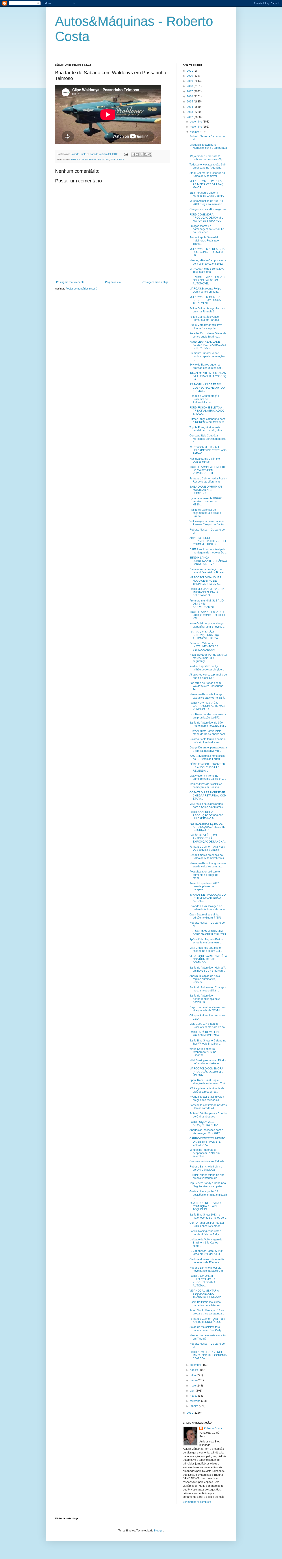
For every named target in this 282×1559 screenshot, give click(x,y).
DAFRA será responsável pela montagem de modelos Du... (207, 551)
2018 (190, 86)
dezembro (196, 121)
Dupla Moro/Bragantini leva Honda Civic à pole (205, 326)
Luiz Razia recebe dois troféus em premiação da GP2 (207, 716)
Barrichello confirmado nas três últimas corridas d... (208, 1107)
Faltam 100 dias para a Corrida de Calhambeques (208, 1115)
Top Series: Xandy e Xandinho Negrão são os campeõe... (207, 1185)
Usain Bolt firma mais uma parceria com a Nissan (205, 1304)
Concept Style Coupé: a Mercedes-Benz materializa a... (207, 439)
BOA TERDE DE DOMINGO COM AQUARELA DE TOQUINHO (205, 1206)
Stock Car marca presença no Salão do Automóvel (207, 174)
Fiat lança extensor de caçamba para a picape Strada (205, 513)
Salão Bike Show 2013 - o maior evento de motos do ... (207, 1216)
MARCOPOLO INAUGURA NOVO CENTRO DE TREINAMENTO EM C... (205, 580)
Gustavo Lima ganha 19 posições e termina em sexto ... (208, 1194)
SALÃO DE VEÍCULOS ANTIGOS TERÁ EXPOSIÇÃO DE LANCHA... (207, 838)
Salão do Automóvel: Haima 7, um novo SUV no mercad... (207, 969)
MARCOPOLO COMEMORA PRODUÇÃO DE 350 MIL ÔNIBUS (206, 1071)
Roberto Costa (213, 1428)
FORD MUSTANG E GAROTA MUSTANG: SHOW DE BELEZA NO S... (206, 592)
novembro (196, 126)
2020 (190, 75)
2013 (190, 111)
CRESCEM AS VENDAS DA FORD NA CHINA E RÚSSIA (207, 933)
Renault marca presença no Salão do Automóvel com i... (207, 857)
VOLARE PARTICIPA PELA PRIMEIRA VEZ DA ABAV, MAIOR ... (206, 184)
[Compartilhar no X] (141, 154)
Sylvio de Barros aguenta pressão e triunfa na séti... (206, 366)
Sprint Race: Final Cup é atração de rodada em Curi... (208, 1082)
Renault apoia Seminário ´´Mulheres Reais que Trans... (204, 240)
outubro (195, 132)
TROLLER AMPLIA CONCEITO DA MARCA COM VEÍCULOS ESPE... (207, 470)
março (194, 1395)
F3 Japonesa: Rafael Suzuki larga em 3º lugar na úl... (206, 1252)
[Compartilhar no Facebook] (145, 154)
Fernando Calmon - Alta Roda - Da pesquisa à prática (208, 848)
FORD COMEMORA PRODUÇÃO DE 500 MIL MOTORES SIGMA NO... (206, 218)
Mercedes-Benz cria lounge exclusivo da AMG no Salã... (207, 696)
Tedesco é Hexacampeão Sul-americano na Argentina (207, 166)
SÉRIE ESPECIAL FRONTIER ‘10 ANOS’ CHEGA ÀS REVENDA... (207, 767)
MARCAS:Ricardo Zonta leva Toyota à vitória (206, 270)
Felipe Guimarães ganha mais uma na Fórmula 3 (207, 310)
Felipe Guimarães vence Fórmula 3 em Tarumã (204, 318)
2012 (190, 117)
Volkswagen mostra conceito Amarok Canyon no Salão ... (207, 523)
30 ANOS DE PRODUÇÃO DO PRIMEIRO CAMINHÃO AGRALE (207, 898)
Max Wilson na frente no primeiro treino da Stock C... (207, 777)
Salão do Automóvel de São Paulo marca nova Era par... (207, 724)
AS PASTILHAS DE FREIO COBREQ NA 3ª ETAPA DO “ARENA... (207, 387)
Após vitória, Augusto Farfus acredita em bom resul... (206, 941)
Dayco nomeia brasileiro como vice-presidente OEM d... (207, 1009)
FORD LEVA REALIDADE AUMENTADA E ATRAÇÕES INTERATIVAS (207, 345)
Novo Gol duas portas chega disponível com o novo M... (206, 625)
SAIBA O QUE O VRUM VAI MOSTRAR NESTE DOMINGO (205, 490)
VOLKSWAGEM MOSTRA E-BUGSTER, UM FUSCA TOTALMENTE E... (206, 300)
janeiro (194, 1406)
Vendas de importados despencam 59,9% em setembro (204, 1153)
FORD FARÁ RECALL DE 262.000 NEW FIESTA (204, 1034)
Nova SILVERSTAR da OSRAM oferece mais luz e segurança (208, 658)
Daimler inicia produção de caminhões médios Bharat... (207, 571)
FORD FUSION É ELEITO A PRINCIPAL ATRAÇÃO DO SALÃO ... (206, 411)
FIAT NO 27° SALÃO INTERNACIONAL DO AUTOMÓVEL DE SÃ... (204, 635)
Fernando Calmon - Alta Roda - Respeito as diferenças (208, 480)
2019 (190, 81)
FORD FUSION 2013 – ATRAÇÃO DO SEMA (203, 1123)
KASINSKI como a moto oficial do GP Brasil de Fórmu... (207, 757)
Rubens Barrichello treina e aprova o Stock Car (205, 1168)
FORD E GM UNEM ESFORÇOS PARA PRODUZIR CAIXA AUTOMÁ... (202, 1280)
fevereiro (195, 1401)
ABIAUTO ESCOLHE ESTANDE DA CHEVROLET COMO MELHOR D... (207, 541)
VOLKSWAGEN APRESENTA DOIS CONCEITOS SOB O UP (206, 252)
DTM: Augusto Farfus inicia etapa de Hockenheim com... (208, 732)
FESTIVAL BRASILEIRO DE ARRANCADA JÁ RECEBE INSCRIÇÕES (207, 827)
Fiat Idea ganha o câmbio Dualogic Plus (204, 460)
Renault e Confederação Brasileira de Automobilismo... (204, 399)
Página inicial (113, 282)
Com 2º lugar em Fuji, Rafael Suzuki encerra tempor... (206, 1224)
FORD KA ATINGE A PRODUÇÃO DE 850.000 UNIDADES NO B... (206, 815)
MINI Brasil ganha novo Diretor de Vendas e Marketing (207, 1062)
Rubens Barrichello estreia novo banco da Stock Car (206, 1269)
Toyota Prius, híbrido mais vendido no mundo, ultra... (206, 429)
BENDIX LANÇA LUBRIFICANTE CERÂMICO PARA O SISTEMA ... (208, 561)
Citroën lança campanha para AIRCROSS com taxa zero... (207, 421)
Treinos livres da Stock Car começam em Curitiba (205, 786)
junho (193, 1380)
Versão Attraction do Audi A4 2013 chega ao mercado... (206, 202)
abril (193, 1390)
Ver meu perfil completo (197, 1501)
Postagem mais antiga (155, 282)
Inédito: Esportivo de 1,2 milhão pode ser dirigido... (206, 668)
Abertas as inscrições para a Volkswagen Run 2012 (206, 1131)
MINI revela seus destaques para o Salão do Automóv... (207, 805)
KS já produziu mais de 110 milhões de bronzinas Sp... (206, 158)
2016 (190, 96)
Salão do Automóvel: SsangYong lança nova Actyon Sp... (205, 999)
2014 (190, 106)
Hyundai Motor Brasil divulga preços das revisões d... (206, 1098)
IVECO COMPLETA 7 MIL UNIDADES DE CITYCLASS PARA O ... (207, 450)
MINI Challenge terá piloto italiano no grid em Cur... (205, 949)
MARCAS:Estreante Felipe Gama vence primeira (205, 290)
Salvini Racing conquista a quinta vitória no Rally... (205, 1233)
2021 (190, 70)
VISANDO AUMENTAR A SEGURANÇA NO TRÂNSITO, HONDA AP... (205, 1294)
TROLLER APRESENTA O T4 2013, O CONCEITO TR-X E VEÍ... (207, 615)
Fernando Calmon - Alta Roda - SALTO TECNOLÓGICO (208, 1320)
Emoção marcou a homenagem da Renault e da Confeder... (206, 229)
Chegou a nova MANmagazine (207, 209)
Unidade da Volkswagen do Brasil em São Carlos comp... (206, 1242)
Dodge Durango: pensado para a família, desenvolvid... (208, 749)
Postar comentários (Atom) (81, 288)
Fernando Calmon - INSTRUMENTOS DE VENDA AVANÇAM (203, 646)
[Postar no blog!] (137, 154)
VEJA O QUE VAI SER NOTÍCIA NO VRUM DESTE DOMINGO (208, 959)
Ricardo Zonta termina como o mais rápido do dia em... (207, 741)
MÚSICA (75, 159)
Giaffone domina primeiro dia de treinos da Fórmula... (206, 1261)
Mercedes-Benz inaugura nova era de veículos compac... (207, 865)
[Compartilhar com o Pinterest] (150, 154)
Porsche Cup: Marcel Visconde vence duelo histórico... (207, 335)
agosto (194, 1370)
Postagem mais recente (70, 282)
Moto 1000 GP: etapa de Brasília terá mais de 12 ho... (208, 1025)
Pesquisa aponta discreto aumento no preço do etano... (204, 875)
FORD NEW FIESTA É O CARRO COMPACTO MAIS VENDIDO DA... (207, 706)
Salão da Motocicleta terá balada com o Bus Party (205, 1328)
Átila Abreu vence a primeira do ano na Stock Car (208, 676)
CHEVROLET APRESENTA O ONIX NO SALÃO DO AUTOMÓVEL (206, 280)
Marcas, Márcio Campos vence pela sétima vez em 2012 (207, 262)
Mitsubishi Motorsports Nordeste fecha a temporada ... (208, 148)
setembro (196, 1364)
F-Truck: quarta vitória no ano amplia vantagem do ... (206, 1176)
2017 (190, 91)
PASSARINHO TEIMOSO (95, 159)
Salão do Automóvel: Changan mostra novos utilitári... (207, 989)
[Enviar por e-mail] (133, 154)
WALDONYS (117, 159)
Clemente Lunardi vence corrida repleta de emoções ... (207, 356)
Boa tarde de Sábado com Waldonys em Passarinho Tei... (206, 686)
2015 (190, 101)
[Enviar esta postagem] (126, 154)
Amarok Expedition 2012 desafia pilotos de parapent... (204, 886)
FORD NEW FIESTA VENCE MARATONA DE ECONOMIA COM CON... (207, 1355)
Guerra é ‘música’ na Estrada (206, 1161)
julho (193, 1375)
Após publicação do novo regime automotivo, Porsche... (204, 979)
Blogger (158, 1530)
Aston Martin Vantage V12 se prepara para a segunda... (206, 1312)
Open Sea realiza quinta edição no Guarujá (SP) (205, 916)
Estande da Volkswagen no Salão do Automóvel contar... (208, 908)
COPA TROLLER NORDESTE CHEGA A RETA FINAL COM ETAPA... (207, 795)
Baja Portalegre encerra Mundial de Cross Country (206, 194)
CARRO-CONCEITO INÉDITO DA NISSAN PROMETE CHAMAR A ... (207, 1141)
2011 (190, 1412)
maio (193, 1385)
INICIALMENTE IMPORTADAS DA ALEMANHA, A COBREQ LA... (207, 376)
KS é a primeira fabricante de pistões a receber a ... (206, 1090)
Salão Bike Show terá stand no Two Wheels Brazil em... (207, 1042)
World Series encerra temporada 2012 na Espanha (202, 1052)
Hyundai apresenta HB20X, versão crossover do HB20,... (205, 501)
